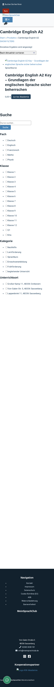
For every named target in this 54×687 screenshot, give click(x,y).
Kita (9, 235)
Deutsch (11, 140)
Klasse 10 (12, 215)
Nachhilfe (12, 247)
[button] (6, 11)
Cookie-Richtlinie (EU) (29, 594)
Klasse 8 (12, 206)
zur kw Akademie (21, 96)
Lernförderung (14, 252)
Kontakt (29, 583)
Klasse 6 (12, 196)
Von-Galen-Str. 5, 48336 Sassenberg (25, 288)
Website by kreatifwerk (27, 680)
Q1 (9, 230)
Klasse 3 (12, 181)
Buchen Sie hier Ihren (13, 4)
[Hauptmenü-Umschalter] (8, 19)
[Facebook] (29, 657)
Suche (5, 127)
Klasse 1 (12, 172)
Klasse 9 (12, 210)
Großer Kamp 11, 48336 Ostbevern (24, 284)
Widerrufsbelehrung (30, 601)
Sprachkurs (13, 257)
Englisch (11, 145)
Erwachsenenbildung (17, 261)
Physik (11, 159)
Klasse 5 (12, 191)
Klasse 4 (12, 186)
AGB (29, 597)
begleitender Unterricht (19, 271)
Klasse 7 (12, 201)
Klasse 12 (12, 225)
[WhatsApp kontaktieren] (7, 680)
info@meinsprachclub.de (28, 651)
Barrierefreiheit (29, 604)
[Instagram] (24, 657)
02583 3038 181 (28, 647)
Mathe (11, 155)
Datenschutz (29, 590)
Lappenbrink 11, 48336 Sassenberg (24, 293)
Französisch (13, 150)
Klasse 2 (12, 177)
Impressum (29, 587)
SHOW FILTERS (7, 41)
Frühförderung (14, 266)
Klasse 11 (12, 220)
